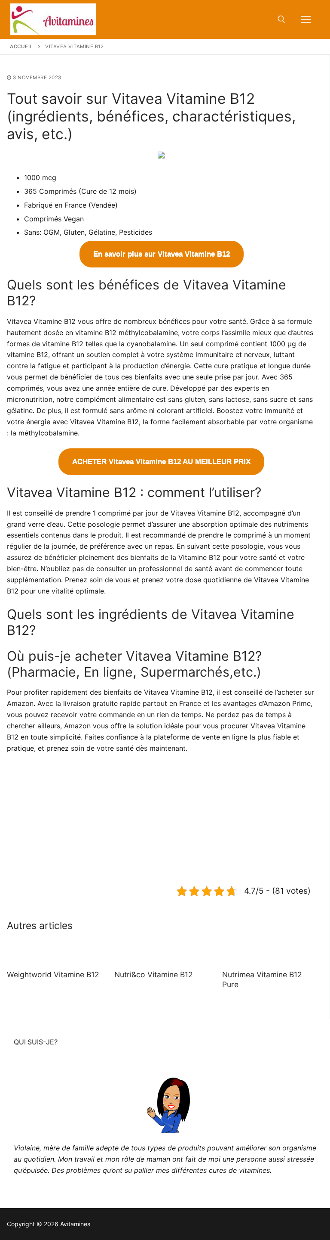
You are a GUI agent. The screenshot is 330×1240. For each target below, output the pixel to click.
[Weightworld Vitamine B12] (54, 952)
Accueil (21, 47)
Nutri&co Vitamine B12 (153, 974)
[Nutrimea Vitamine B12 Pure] (269, 952)
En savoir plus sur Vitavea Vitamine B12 (161, 254)
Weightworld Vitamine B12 (53, 974)
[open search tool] (281, 19)
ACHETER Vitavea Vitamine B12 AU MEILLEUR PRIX (161, 461)
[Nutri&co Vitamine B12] (161, 952)
